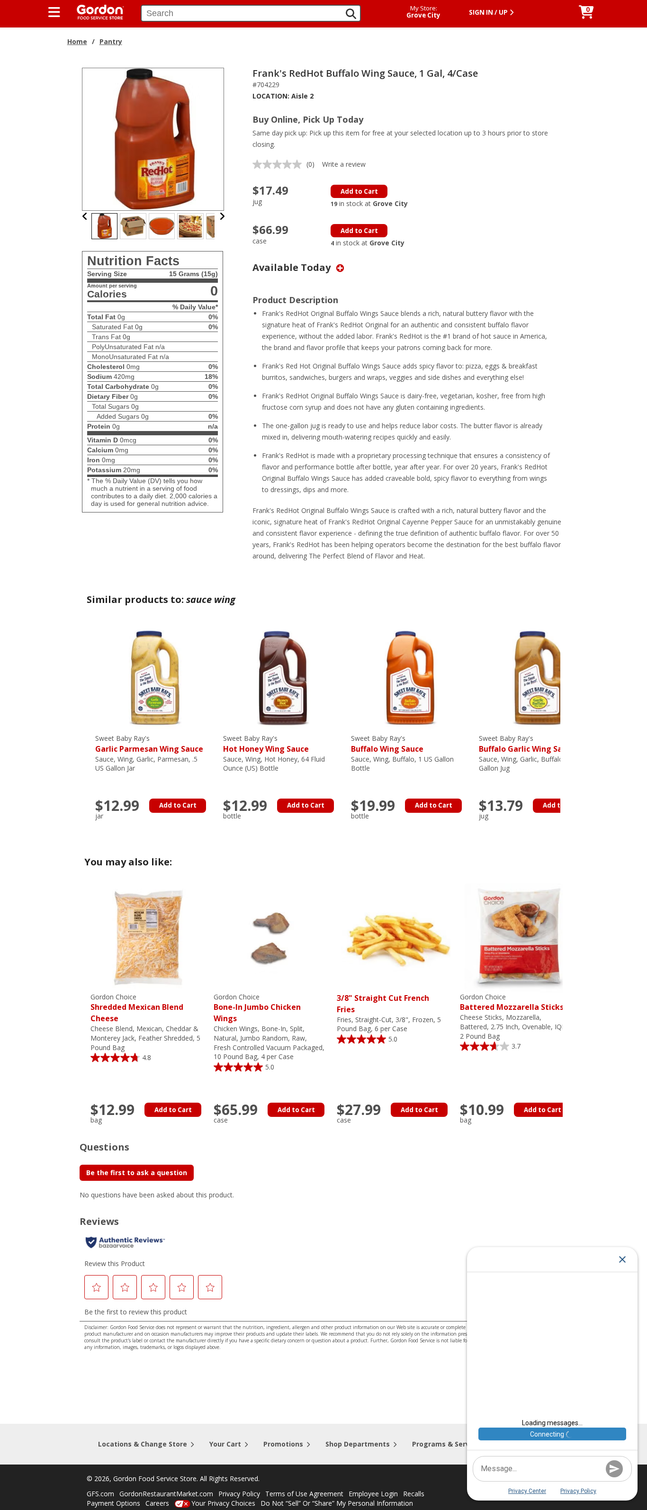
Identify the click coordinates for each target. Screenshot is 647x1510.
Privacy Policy (239, 1493)
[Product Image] (153, 138)
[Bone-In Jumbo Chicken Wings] (272, 937)
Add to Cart (359, 191)
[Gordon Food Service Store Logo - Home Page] (95, 11)
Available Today (292, 267)
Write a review (344, 164)
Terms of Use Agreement (304, 1493)
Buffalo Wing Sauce (387, 744)
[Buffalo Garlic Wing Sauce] (538, 678)
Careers (157, 1503)
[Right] (222, 216)
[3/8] (395, 937)
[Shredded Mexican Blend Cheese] (149, 937)
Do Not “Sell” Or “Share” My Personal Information (337, 1503)
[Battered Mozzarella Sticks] (519, 937)
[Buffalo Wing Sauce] (410, 678)
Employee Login (373, 1493)
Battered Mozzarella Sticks (512, 1002)
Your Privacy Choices (223, 1503)
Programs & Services (447, 1443)
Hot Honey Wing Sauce (266, 744)
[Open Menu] (54, 12)
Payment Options (113, 1503)
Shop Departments (357, 1443)
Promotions (283, 1443)
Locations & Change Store (142, 1443)
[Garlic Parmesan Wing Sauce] (154, 678)
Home (77, 41)
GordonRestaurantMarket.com (166, 1493)
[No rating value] (279, 164)
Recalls (413, 1493)
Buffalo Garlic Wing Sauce (527, 744)
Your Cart (225, 1443)
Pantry (110, 41)
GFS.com (100, 1493)
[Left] (85, 216)
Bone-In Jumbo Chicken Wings (257, 1008)
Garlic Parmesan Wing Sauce (149, 744)
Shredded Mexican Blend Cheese (136, 1008)
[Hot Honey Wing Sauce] (282, 678)
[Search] (351, 14)
